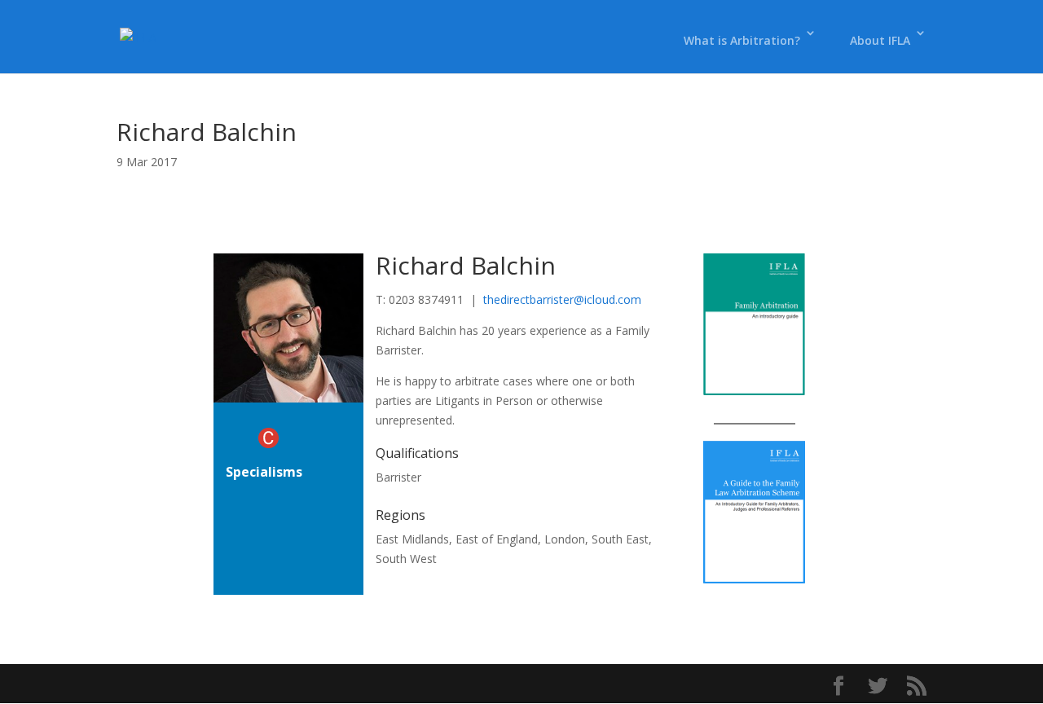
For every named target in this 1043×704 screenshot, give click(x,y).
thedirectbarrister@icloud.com (562, 299)
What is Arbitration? (742, 40)
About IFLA (880, 40)
